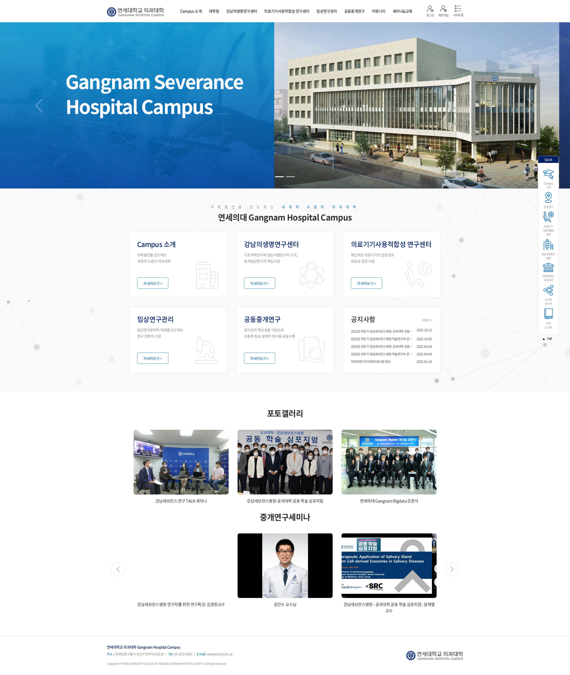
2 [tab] (290, 176)
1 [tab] (279, 176)
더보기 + (427, 320)
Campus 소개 (191, 11)
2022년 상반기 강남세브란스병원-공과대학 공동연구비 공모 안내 (390, 346)
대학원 (214, 11)
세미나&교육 (402, 11)
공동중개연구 (354, 11)
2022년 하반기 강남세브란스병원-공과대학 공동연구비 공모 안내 (390, 331)
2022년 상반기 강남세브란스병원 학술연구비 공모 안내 (384, 354)
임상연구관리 (326, 11)
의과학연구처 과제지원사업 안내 (371, 361)
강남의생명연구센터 (241, 11)
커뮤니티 (378, 11)
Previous (39, 105)
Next (531, 105)
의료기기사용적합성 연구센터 (286, 11)
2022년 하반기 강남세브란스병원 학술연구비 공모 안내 (384, 338)
